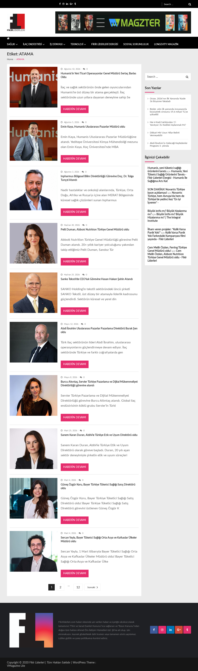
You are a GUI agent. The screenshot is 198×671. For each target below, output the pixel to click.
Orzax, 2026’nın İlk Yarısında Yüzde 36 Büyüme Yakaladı (167, 99)
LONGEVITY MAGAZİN (166, 44)
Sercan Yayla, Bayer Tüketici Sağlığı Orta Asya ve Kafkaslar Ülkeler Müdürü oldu (99, 539)
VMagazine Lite (16, 666)
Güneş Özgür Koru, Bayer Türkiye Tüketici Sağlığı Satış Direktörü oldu (98, 486)
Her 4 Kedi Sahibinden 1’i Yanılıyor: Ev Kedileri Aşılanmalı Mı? (168, 123)
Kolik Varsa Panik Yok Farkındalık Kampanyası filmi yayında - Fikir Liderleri (166, 236)
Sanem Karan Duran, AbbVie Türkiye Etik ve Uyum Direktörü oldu (99, 435)
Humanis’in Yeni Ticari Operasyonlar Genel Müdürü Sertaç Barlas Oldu (98, 75)
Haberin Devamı (74, 109)
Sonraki (91, 587)
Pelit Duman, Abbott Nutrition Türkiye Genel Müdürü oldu (95, 229)
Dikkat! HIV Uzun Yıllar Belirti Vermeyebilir (164, 134)
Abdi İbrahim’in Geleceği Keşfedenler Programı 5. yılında (168, 144)
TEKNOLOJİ (77, 44)
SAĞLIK (11, 44)
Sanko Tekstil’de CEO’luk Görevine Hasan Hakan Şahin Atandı (97, 279)
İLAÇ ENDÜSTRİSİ (32, 44)
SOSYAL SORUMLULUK (136, 44)
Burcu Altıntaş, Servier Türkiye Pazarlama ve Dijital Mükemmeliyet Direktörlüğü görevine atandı (99, 384)
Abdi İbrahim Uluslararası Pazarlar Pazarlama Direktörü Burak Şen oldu (99, 330)
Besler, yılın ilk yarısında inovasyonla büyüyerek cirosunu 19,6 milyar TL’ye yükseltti (169, 112)
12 (78, 587)
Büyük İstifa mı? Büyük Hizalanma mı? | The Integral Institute (165, 217)
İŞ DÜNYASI (56, 44)
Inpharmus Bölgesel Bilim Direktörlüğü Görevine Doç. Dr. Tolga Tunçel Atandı (97, 178)
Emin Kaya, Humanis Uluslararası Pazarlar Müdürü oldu (93, 126)
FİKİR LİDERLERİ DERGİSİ (104, 44)
